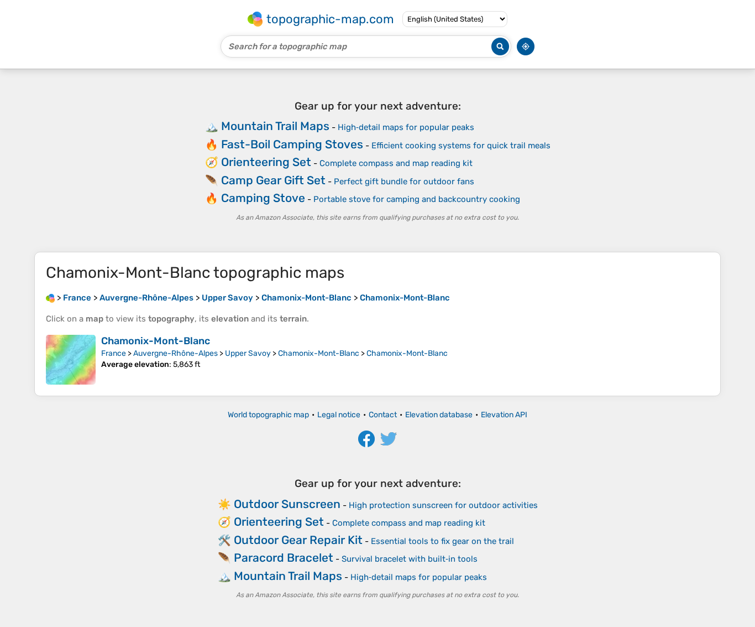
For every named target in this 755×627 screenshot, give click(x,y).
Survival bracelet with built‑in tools (410, 559)
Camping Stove (263, 198)
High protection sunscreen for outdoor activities (443, 505)
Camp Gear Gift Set (273, 180)
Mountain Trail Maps (275, 126)
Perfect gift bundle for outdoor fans (404, 181)
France (113, 353)
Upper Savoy (248, 353)
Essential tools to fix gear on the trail (442, 541)
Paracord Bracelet (283, 557)
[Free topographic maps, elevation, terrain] (50, 298)
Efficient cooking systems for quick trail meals (460, 146)
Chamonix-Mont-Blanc (155, 341)
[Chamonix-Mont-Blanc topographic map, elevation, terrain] (71, 360)
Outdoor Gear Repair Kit (298, 540)
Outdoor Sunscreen (287, 504)
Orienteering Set (266, 162)
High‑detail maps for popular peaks (406, 127)
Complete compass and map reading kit (396, 163)
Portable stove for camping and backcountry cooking (416, 199)
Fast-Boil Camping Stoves (292, 144)
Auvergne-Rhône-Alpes (175, 353)
